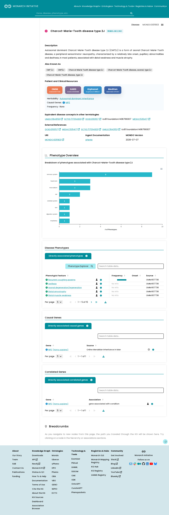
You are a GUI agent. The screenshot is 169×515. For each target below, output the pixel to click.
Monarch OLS (97, 455)
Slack (114, 459)
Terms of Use (38, 484)
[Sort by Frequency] (124, 275)
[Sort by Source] (154, 275)
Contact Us (18, 468)
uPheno (55, 463)
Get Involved (117, 455)
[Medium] (139, 464)
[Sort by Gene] (52, 345)
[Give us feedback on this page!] (165, 441)
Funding (16, 476)
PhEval (74, 463)
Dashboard (37, 501)
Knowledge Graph (91, 6)
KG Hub (94, 466)
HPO (54, 468)
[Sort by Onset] (139, 275)
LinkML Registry (98, 475)
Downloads (37, 455)
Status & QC (38, 472)
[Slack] (134, 464)
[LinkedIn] (147, 464)
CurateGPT (76, 488)
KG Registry (97, 470)
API (34, 459)
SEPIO (54, 489)
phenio (89, 139)
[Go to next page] (90, 302)
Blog (113, 463)
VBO (54, 480)
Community (160, 6)
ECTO (54, 493)
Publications (18, 472)
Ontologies (107, 6)
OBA (54, 476)
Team (15, 459)
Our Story (17, 455)
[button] (121, 280)
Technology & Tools (124, 6)
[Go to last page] (96, 302)
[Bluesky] (155, 464)
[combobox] (84, 13)
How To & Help (39, 476)
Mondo (55, 455)
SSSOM (74, 471)
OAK (73, 475)
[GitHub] (143, 464)
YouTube (115, 472)
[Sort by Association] (95, 345)
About (77, 6)
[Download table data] (105, 302)
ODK (73, 479)
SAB (14, 463)
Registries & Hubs (144, 6)
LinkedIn (115, 468)
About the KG (38, 493)
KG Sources (37, 497)
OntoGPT (75, 484)
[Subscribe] (130, 464)
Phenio (55, 472)
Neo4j (35, 463)
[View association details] (100, 280)
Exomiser (75, 459)
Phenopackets (78, 492)
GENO (54, 484)
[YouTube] (151, 464)
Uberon (55, 459)
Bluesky (115, 476)
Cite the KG (37, 489)
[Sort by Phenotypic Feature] (67, 275)
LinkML (74, 467)
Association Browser (38, 507)
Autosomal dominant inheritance (77, 98)
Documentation (40, 480)
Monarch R (37, 468)
